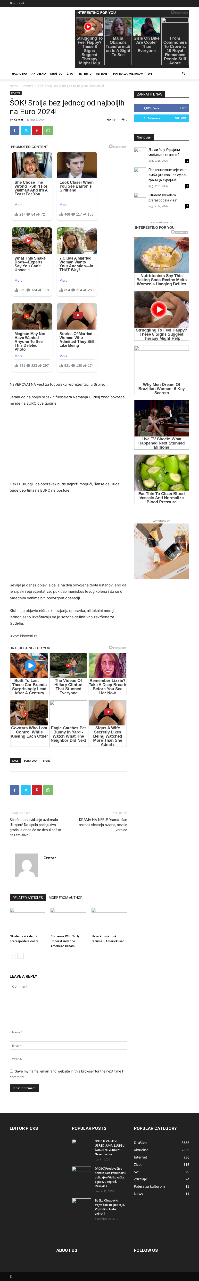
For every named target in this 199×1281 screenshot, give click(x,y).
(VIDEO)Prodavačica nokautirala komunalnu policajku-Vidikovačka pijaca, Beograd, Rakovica (110, 1177)
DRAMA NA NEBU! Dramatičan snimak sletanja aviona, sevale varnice (103, 825)
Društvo (56, 73)
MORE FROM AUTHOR (66, 898)
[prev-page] (13, 956)
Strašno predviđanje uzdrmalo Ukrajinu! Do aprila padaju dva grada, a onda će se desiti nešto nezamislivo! (35, 827)
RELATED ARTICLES (28, 898)
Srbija (46, 760)
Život (71, 73)
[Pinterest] (37, 130)
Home (14, 86)
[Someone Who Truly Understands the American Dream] (68, 920)
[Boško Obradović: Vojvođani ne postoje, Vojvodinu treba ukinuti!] (81, 1205)
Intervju (85, 73)
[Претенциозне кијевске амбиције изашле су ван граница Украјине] (140, 173)
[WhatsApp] (48, 130)
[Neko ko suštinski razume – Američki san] (109, 920)
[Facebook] (14, 130)
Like (183, 108)
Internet (102, 73)
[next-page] (20, 956)
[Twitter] (26, 130)
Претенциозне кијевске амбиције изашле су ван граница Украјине (168, 175)
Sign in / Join (17, 3)
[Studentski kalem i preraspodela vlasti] (27, 920)
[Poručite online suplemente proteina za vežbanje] (161, 551)
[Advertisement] (68, 447)
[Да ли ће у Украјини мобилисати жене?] (140, 153)
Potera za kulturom (128, 73)
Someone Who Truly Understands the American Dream (64, 941)
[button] (183, 73)
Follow (180, 118)
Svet (151, 73)
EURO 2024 (31, 760)
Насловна (19, 73)
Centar (18, 119)
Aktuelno (39, 73)
